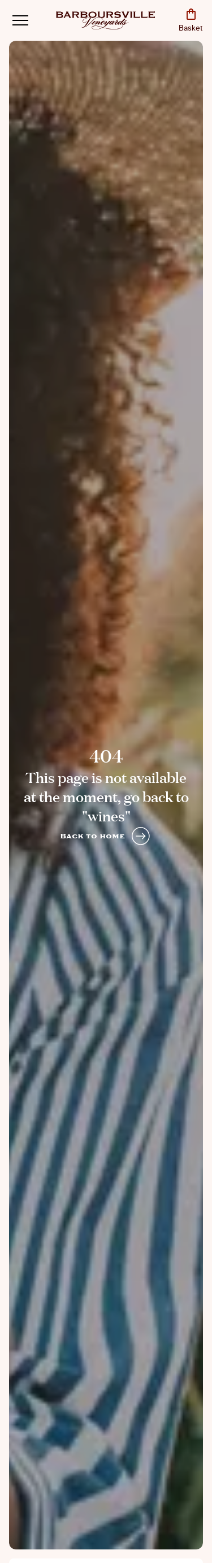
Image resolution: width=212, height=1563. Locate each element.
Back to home (92, 836)
